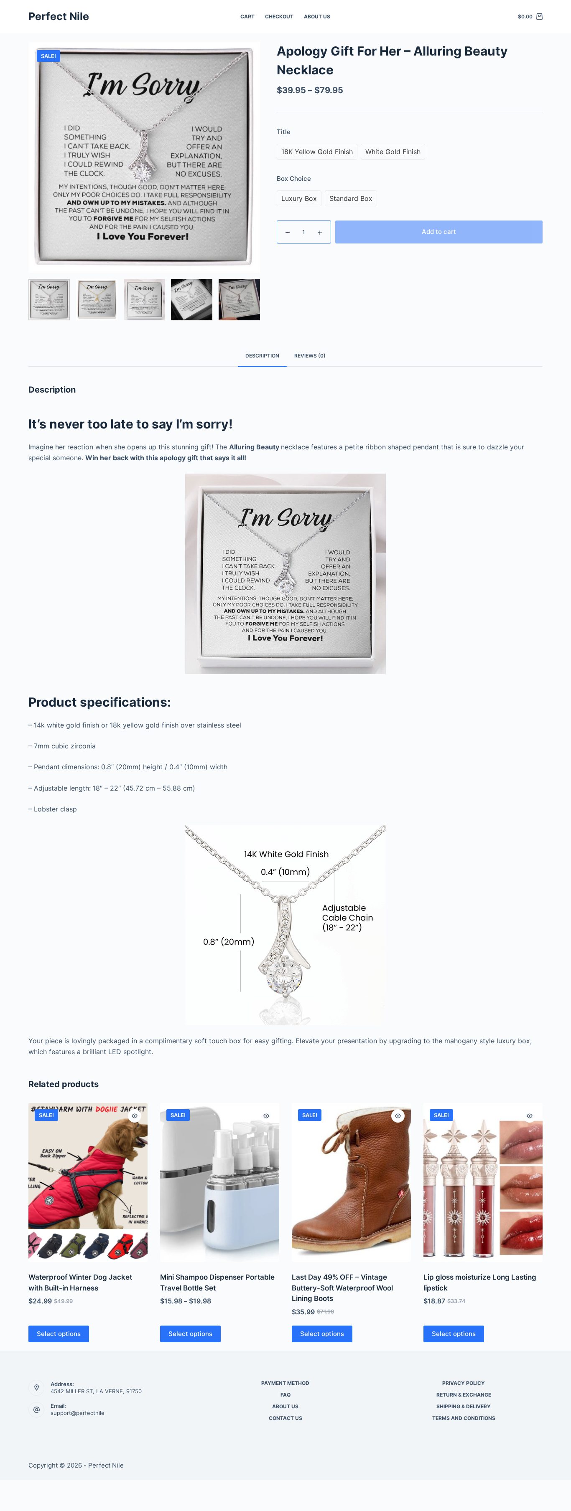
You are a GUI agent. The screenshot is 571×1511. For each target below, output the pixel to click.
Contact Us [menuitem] (285, 1418)
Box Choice (294, 179)
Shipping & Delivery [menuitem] (463, 1406)
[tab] (262, 356)
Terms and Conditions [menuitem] (463, 1418)
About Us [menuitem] (317, 16)
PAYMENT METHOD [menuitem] (285, 1383)
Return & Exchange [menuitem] (463, 1395)
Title (284, 132)
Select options (59, 1334)
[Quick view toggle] (134, 1116)
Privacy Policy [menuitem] (463, 1383)
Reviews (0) (310, 355)
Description (262, 355)
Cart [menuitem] (247, 16)
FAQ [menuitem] (285, 1395)
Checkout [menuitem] (279, 16)
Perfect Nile (58, 16)
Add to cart (439, 232)
